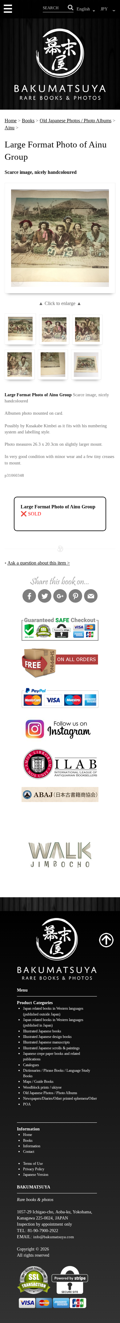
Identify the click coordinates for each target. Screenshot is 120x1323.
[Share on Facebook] (29, 597)
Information (31, 1146)
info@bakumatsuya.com (53, 1237)
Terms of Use (33, 1164)
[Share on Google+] (60, 597)
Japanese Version (35, 1175)
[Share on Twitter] (44, 597)
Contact (28, 1152)
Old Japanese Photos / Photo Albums (75, 120)
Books (28, 120)
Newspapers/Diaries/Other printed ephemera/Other (60, 1099)
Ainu (9, 127)
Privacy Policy (33, 1169)
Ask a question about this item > (38, 563)
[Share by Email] (90, 597)
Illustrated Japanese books (42, 1031)
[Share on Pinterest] (75, 597)
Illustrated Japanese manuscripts (46, 1042)
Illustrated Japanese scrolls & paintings (51, 1048)
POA (27, 1104)
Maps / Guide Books (38, 1082)
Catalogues (31, 1065)
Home (11, 120)
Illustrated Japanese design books (47, 1037)
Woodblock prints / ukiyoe (42, 1088)
